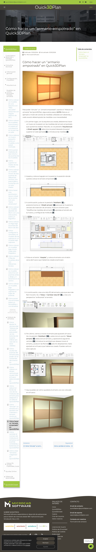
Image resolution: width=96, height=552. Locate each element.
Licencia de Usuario (59, 527)
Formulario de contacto (78, 522)
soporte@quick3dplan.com (79, 515)
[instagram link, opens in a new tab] (83, 2)
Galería (54, 514)
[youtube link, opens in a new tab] (85, 2)
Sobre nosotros (57, 519)
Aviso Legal (56, 534)
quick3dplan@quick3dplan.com (81, 508)
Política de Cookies (58, 532)
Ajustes (45, 547)
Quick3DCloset (57, 512)
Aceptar (45, 539)
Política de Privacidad (59, 529)
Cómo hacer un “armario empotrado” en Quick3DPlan (84, 55)
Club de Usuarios (58, 516)
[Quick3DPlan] (48, 7)
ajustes (27, 545)
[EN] (91, 2)
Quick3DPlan (56, 509)
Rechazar (46, 543)
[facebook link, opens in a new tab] (80, 2)
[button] (11, 49)
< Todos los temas (30, 48)
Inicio (54, 507)
